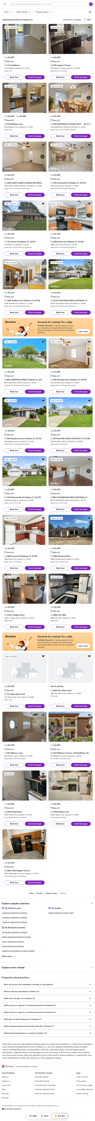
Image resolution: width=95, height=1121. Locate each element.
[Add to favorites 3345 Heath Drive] (43, 774)
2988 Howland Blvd (61, 556)
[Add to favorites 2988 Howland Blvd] (89, 518)
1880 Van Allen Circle (62, 690)
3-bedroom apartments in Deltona (14, 917)
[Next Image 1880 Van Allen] (89, 589)
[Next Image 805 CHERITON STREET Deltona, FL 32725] (42, 353)
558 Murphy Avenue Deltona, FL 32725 (24, 438)
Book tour (14, 77)
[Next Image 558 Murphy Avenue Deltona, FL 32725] (42, 412)
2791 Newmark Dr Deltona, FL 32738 (69, 183)
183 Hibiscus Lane (15, 753)
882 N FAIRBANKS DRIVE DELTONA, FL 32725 (73, 497)
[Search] (91, 4)
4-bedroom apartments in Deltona (14, 922)
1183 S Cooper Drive (16, 615)
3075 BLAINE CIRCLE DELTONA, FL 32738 (71, 438)
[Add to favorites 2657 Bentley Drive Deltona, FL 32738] (89, 342)
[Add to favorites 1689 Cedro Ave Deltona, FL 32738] (89, 204)
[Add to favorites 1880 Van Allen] (89, 577)
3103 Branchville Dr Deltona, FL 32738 (24, 497)
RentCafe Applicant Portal (44, 1089)
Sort (89, 19)
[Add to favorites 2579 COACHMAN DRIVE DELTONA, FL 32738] (89, 262)
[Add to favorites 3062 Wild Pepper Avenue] (43, 833)
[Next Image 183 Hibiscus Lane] (42, 727)
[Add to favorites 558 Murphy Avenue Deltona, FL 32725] (43, 400)
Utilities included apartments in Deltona (16, 937)
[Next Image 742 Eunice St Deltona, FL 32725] (42, 215)
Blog (3, 1089)
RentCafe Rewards (42, 1081)
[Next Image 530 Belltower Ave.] (42, 98)
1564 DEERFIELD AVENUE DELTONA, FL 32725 (74, 124)
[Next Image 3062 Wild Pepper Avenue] (42, 844)
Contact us (6, 1081)
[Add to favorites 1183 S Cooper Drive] (43, 577)
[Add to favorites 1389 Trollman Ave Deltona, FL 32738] (43, 262)
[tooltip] (9, 61)
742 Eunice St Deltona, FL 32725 (21, 241)
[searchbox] (51, 4)
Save (46, 1116)
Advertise (5, 1094)
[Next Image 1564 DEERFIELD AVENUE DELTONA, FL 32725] (89, 98)
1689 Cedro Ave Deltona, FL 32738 (68, 241)
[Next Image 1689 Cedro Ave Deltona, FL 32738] (89, 215)
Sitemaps (5, 1098)
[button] (24, 39)
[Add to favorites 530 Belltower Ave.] (43, 86)
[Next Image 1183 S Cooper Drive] (42, 589)
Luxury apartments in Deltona (13, 941)
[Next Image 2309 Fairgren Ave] (89, 785)
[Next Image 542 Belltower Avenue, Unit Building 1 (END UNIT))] (89, 727)
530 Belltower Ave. (15, 124)
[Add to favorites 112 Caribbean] (43, 27)
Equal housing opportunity (12, 1109)
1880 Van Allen (59, 615)
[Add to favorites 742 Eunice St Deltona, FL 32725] (43, 204)
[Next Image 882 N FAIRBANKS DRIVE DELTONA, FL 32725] (89, 471)
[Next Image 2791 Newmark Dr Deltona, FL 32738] (89, 157)
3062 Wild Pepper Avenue (18, 870)
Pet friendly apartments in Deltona (14, 932)
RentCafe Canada (41, 1077)
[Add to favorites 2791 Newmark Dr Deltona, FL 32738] (89, 145)
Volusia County (51, 893)
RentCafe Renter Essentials (45, 1085)
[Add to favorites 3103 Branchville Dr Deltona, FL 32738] (43, 459)
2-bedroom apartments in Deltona (14, 913)
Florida (39, 893)
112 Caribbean (13, 65)
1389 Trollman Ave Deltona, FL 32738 (23, 300)
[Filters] (90, 12)
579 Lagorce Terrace (62, 65)
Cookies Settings (82, 1094)
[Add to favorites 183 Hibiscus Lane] (43, 715)
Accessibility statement (84, 1089)
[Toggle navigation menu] (4, 4)
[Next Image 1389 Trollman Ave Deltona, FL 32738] (42, 274)
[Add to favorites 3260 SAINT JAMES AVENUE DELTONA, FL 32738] (43, 145)
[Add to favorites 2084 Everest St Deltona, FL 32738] (43, 518)
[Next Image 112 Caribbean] (42, 39)
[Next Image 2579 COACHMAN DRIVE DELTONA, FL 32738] (89, 274)
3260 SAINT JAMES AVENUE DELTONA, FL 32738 (29, 183)
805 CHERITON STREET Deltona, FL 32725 (25, 379)
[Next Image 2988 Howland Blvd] (89, 530)
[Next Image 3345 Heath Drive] (42, 785)
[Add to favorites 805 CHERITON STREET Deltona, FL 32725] (43, 342)
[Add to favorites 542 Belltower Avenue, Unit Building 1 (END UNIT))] (89, 715)
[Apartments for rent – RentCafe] (8, 1066)
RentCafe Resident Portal (44, 1094)
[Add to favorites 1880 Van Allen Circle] (89, 656)
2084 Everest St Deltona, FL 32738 (22, 556)
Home (31, 893)
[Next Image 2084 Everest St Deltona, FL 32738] (42, 530)
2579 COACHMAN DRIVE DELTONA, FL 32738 (73, 300)
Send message (34, 77)
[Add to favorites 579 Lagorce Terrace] (89, 27)
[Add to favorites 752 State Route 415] (43, 656)
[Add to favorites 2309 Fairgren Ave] (89, 774)
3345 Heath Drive (14, 812)
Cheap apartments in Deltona (13, 946)
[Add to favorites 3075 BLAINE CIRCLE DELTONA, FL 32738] (89, 400)
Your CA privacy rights (84, 1085)
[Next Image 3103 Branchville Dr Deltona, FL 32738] (42, 471)
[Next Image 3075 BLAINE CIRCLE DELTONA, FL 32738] (89, 412)
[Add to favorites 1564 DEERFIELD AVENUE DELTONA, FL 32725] (89, 86)
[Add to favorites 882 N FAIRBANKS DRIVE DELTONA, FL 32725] (89, 459)
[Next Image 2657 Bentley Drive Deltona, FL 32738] (89, 353)
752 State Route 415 (16, 694)
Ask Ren (61, 1116)
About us (5, 1077)
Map (35, 1116)
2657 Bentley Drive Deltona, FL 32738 (69, 379)
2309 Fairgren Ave (61, 812)
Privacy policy (81, 1081)
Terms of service (82, 1077)
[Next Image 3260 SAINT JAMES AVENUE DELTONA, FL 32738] (42, 157)
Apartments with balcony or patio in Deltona (18, 951)
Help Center (6, 1085)
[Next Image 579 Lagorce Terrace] (89, 39)
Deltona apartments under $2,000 (60, 913)
